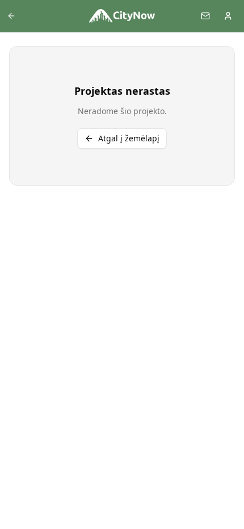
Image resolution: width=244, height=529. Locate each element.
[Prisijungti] (228, 16)
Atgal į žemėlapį (128, 138)
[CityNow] (122, 16)
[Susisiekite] (205, 16)
